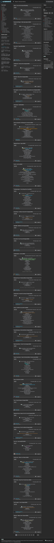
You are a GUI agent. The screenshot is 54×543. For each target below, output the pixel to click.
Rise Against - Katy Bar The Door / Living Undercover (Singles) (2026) (27, 89)
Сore (37, 381)
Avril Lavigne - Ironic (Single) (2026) (20, 502)
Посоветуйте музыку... (48, 46)
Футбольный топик (47, 49)
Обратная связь (4, 29)
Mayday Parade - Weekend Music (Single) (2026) (23, 277)
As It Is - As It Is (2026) (18, 164)
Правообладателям (17, 541)
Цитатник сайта (47, 51)
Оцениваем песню (47, 54)
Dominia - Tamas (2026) (5, 47)
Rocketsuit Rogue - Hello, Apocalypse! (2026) (22, 22)
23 (52, 67)
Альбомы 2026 (36, 7)
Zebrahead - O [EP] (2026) (19, 104)
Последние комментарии (6, 32)
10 (33, 535)
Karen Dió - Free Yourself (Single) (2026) (21, 238)
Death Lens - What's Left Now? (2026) (21, 457)
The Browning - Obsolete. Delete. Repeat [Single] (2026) (5, 63)
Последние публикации (5, 31)
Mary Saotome (4, 36)
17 (44, 67)
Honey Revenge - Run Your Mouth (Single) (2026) (23, 427)
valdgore (3, 49)
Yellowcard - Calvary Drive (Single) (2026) (22, 63)
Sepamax (3, 57)
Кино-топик (46, 47)
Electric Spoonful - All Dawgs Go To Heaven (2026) (23, 122)
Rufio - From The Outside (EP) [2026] (21, 5)
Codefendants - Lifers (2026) (19, 253)
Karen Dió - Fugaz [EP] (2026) (19, 46)
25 (45, 68)
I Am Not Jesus (18, 453)
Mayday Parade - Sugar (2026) (19, 143)
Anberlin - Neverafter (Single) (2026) (21, 76)
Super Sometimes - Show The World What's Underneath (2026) (26, 357)
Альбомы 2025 (32, 443)
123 (38, 535)
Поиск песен (46, 24)
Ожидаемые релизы (48, 22)
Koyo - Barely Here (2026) (19, 379)
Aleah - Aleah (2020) (4, 70)
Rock (37, 166)
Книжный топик (47, 48)
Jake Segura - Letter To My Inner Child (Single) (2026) (5, 55)
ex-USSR (39, 443)
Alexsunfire (17, 160)
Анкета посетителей (48, 20)
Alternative (32, 78)
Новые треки (36, 65)
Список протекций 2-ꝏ (48, 26)
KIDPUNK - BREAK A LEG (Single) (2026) (21, 225)
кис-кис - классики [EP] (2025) (20, 441)
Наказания (46, 19)
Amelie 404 (17, 118)
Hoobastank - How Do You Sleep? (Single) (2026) (23, 293)
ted (16, 18)
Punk (40, 7)
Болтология (46, 44)
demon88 (17, 531)
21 (49, 67)
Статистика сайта (4, 30)
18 (45, 67)
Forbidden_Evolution (19, 86)
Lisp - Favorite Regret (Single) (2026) (21, 400)
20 (48, 67)
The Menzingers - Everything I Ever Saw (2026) (23, 189)
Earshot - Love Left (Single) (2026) (5, 44)
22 (51, 67)
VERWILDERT (18, 139)
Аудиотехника (47, 45)
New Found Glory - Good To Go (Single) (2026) (22, 344)
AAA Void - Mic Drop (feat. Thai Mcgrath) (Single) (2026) (6, 59)
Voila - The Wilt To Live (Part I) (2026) (21, 307)
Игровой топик (47, 50)
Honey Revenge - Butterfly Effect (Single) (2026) (23, 330)
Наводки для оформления (48, 23)
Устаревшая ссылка (47, 21)
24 (44, 68)
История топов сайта (5, 28)
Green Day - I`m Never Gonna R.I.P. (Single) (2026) (23, 211)
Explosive (17, 274)
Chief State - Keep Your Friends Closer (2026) (22, 479)
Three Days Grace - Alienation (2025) (4, 37)
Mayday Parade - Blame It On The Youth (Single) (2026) (24, 413)
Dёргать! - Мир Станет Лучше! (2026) (21, 515)
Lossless (37, 124)
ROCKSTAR (17, 289)
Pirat (3, 69)
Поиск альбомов (47, 25)
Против (46, 10)
